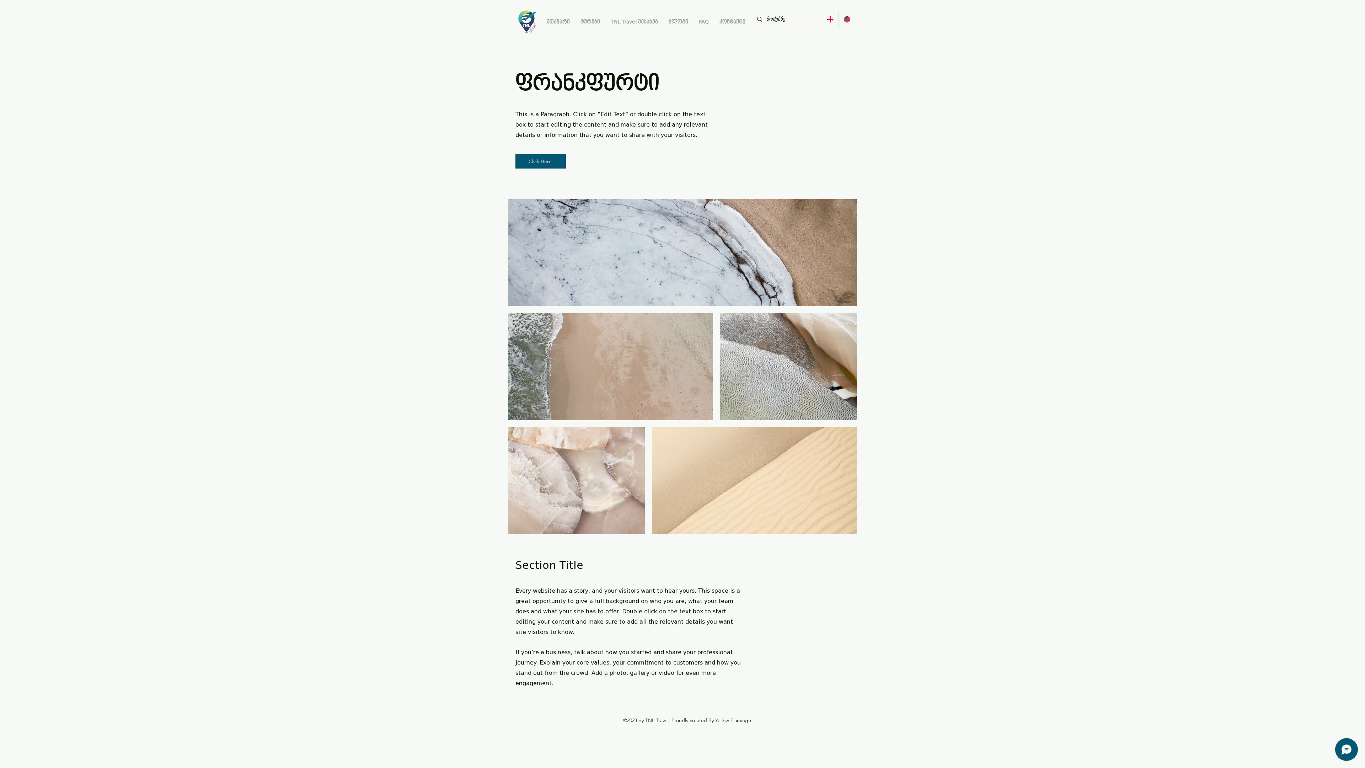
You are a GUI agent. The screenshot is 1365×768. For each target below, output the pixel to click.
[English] (846, 19)
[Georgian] (830, 19)
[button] (590, 21)
